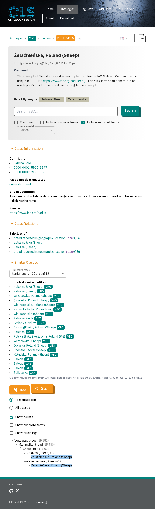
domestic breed (20, 184)
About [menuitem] (50, 18)
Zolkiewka (24, 372)
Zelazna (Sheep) (25, 247)
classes (45, 38)
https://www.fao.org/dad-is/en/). (64, 81)
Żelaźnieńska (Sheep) (28, 242)
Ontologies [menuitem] (67, 9)
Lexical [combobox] (24, 130)
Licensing (41, 502)
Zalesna (23, 332)
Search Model (27, 126)
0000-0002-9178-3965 (30, 172)
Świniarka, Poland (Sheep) (35, 300)
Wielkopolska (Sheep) (32, 314)
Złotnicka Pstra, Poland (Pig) (37, 309)
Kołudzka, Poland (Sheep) (35, 354)
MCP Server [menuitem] (126, 9)
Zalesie (22, 359)
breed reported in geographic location (39, 238)
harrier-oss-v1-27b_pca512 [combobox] (30, 274)
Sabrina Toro (22, 163)
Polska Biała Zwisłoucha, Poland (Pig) (43, 336)
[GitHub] (11, 490)
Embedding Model (21, 270)
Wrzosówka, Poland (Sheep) (37, 296)
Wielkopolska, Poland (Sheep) (38, 305)
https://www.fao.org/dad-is (27, 213)
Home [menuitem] (49, 9)
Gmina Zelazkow (29, 323)
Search (130, 110)
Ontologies (16, 38)
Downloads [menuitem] (67, 18)
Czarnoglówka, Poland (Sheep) (38, 327)
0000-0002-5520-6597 (30, 167)
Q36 (77, 238)
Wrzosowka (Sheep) (31, 341)
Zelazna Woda (27, 318)
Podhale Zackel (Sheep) (34, 350)
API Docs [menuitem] (105, 9)
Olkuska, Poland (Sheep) (34, 345)
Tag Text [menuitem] (87, 9)
